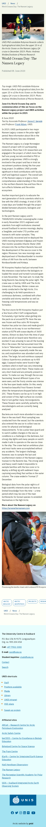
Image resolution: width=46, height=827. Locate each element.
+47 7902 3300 (14, 647)
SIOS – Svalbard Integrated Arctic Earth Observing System (20, 784)
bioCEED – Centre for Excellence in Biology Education (22, 740)
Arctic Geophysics (19, 602)
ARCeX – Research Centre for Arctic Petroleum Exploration (18, 726)
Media (7, 691)
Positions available (13, 687)
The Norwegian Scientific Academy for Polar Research (22, 776)
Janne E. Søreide (34, 121)
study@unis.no (26, 657)
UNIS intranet (10, 699)
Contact (5, 662)
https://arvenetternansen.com (16, 508)
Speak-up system (12, 710)
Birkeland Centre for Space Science (18, 746)
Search (5, 667)
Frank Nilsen (20, 124)
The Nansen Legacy (11, 769)
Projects (32, 601)
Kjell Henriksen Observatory (15, 764)
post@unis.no (15, 652)
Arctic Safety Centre (11, 733)
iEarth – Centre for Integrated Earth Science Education (22, 758)
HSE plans (9, 704)
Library (7, 695)
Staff (6, 682)
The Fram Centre (10, 751)
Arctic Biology (6, 602)
